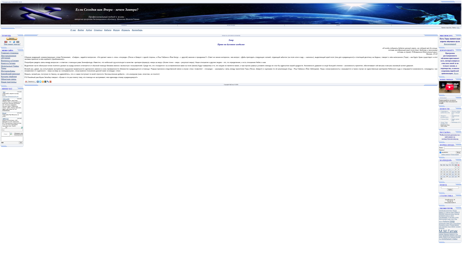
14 (453, 172)
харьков (453, 237)
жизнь (441, 237)
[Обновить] (22, 127)
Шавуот (441, 212)
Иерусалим (443, 219)
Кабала (446, 221)
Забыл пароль (445, 154)
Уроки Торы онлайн (444, 123)
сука (456, 234)
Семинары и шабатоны (444, 111)
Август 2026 (454, 163)
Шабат (456, 225)
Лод (440, 239)
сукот (452, 219)
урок (456, 235)
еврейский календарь (445, 210)
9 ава (448, 219)
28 (453, 176)
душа (449, 226)
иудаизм (442, 216)
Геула (455, 223)
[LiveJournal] (48, 81)
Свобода (452, 235)
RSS (458, 27)
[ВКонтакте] (38, 81)
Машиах (446, 234)
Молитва (441, 228)
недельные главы (449, 239)
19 (447, 174)
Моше (459, 223)
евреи (453, 227)
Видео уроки (455, 119)
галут (451, 223)
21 (453, 174)
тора (452, 221)
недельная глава (444, 223)
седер (457, 217)
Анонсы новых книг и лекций (456, 111)
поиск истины (449, 214)
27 (450, 176)
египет (447, 225)
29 (455, 176)
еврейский (446, 235)
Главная (124, 25)
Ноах (440, 235)
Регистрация (231, 25)
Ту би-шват (451, 217)
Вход (338, 25)
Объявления (455, 116)
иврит (452, 215)
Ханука (456, 214)
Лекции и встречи (443, 116)
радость (447, 215)
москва (458, 237)
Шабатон (452, 234)
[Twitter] (40, 81)
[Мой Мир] (45, 81)
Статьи (443, 119)
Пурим (452, 225)
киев (459, 235)
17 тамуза (447, 212)
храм (452, 212)
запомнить (445, 152)
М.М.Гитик (448, 231)
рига (440, 226)
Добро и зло (446, 237)
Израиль (442, 225)
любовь (441, 234)
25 (444, 176)
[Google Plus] (50, 81)
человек (458, 226)
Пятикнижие (443, 217)
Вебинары (455, 122)
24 (441, 176)
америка (444, 226)
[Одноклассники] (43, 81)
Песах (454, 210)
